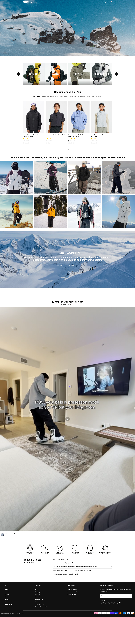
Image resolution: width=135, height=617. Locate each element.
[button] (26, 138)
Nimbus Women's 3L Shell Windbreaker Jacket (30, 135)
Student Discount (39, 604)
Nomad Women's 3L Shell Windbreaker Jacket (75, 135)
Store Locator (8, 602)
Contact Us (38, 597)
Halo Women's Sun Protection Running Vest (99, 135)
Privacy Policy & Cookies (74, 592)
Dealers (7, 594)
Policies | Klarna (72, 594)
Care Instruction (39, 602)
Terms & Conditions (72, 589)
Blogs (6, 589)
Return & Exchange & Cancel (42, 607)
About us (7, 599)
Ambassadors (8, 604)
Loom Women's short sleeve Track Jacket (55, 135)
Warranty (37, 594)
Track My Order (39, 599)
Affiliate (7, 592)
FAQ (36, 589)
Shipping (37, 592)
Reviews (7, 597)
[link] (67, 259)
